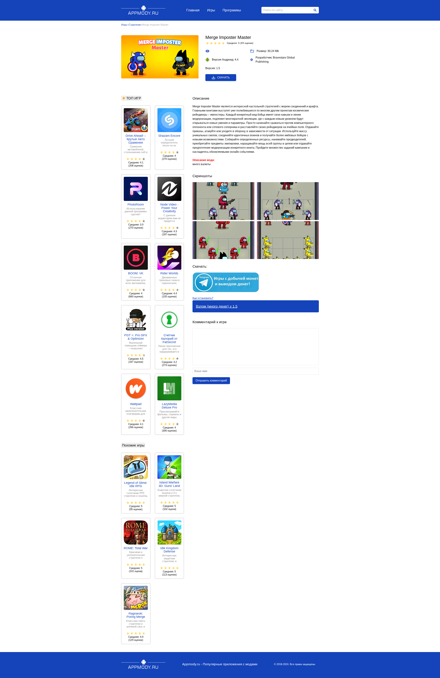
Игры (211, 10)
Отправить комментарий (211, 380)
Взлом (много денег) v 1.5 (216, 306)
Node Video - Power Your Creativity (169, 208)
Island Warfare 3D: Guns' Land (169, 484)
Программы (232, 10)
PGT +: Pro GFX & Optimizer (135, 337)
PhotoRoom (136, 204)
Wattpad (135, 404)
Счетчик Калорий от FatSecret (169, 339)
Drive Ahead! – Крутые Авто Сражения (136, 139)
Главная (193, 10)
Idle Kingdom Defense (169, 550)
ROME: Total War (136, 548)
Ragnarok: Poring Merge (135, 615)
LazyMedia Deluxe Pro (169, 405)
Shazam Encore (169, 135)
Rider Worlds (169, 273)
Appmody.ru (143, 10)
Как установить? (202, 298)
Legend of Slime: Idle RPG (135, 484)
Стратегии (135, 24)
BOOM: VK (135, 273)
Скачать (223, 77)
